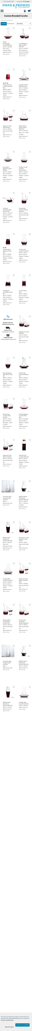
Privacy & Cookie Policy (7, 1020)
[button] (8, 1)
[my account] (24, 11)
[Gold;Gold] (8, 83)
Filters (4, 23)
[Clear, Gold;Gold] (6, 41)
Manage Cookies (9, 1026)
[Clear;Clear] (4, 41)
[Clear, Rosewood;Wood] (6, 247)
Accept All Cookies (22, 1025)
